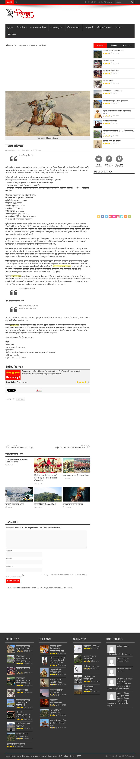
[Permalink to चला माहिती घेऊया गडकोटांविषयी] (78, 663)
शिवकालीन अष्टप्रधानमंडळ (56, 701)
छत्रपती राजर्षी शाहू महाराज (111, 141)
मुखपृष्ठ (10, 27)
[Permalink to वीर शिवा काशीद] (98, 87)
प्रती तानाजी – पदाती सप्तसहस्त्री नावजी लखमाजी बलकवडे (57, 660)
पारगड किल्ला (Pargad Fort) (45, 504)
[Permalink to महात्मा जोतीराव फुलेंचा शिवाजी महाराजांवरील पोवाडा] (98, 117)
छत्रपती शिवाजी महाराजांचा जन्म (113, 51)
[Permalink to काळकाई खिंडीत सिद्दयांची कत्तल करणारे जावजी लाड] (44, 652)
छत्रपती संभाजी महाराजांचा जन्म (55, 670)
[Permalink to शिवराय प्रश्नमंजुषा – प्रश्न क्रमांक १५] (98, 107)
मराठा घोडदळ (31, 45)
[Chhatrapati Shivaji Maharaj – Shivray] (19, 17)
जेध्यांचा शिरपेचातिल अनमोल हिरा (22, 447)
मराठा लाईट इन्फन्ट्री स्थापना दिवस (25, 2)
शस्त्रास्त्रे (89, 27)
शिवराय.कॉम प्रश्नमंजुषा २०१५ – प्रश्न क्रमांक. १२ (23, 658)
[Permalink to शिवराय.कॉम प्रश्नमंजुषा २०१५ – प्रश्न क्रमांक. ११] (11, 684)
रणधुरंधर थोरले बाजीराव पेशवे (89, 677)
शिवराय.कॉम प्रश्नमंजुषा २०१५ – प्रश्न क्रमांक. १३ (23, 714)
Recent (114, 46)
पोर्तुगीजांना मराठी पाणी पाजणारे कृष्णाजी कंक (70, 447)
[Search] (132, 2)
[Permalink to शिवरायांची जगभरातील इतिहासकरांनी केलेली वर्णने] (44, 727)
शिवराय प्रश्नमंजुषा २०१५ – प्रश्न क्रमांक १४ (23, 702)
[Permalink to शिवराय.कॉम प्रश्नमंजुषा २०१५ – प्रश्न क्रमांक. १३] (11, 718)
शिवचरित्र (21, 27)
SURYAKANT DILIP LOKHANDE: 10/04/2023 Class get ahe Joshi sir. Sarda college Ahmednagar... (120, 684)
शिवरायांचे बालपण (108, 61)
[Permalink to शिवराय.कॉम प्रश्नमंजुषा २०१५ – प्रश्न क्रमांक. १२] (98, 137)
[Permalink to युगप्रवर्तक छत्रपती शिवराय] (76, 501)
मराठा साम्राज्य (56, 27)
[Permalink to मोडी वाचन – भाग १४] (78, 652)
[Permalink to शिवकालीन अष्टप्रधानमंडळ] (44, 706)
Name (8, 551)
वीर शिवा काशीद (108, 81)
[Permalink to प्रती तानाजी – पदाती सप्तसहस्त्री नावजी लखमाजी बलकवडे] (44, 664)
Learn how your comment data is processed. (55, 588)
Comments (127, 46)
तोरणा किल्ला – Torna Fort (112, 91)
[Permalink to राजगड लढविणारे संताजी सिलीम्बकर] (44, 686)
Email (8, 559)
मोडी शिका (12, 34)
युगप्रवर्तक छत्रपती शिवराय (73, 504)
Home (10, 45)
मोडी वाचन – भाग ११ (91, 666)
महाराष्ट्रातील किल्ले (38, 27)
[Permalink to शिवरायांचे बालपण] (98, 67)
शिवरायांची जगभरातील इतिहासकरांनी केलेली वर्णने (58, 722)
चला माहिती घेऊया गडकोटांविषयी (90, 657)
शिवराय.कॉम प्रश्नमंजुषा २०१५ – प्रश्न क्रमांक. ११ (23, 680)
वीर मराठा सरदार (74, 27)
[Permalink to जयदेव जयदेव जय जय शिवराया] (44, 696)
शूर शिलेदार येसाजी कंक (111, 71)
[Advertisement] (37, 69)
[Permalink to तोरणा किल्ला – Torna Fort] (98, 97)
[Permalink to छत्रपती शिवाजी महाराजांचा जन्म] (98, 57)
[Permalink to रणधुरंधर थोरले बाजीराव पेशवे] (78, 683)
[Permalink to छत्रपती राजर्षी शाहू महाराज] (98, 147)
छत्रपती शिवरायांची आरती (14, 504)
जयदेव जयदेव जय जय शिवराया (56, 691)
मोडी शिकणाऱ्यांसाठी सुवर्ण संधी (23, 724)
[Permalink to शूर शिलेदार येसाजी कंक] (98, 77)
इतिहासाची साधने (104, 27)
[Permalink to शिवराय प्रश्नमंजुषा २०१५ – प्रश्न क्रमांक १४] (11, 706)
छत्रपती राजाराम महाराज (16, 744)
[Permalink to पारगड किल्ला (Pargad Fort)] (48, 501)
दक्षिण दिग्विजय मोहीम (110, 121)
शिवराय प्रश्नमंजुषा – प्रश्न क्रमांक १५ (115, 101)
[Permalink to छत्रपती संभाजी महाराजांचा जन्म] (44, 676)
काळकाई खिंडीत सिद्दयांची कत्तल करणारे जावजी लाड (57, 648)
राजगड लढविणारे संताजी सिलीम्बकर (56, 681)
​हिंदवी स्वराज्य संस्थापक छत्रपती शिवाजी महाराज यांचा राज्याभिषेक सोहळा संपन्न (45, 477)
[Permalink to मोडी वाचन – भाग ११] (78, 673)
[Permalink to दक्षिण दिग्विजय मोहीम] (98, 127)
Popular (100, 46)
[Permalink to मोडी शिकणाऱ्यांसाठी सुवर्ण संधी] (11, 730)
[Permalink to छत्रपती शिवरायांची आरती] (19, 501)
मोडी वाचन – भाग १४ (91, 646)
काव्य (118, 27)
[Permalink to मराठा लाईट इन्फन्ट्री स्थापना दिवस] (76, 472)
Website (9, 567)
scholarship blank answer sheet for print (16, 460)
